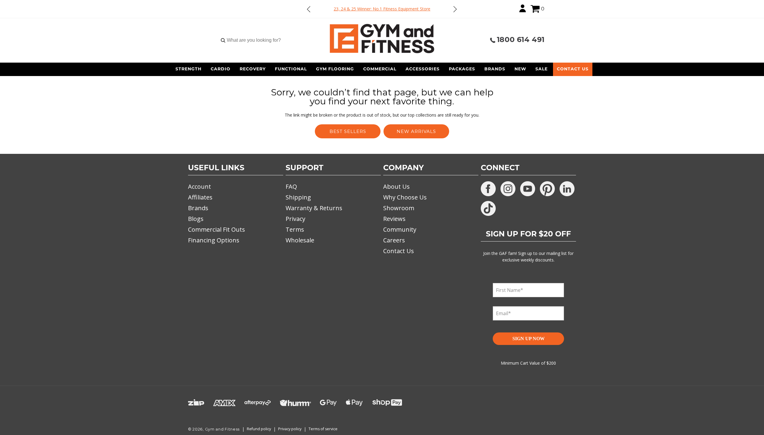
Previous (309, 9)
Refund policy (259, 428)
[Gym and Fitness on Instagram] (507, 188)
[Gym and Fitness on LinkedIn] (567, 188)
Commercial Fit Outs (216, 229)
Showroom (398, 208)
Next (455, 9)
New (520, 69)
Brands (494, 69)
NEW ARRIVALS (416, 131)
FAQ (291, 186)
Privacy (295, 219)
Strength (188, 69)
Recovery (253, 69)
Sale (541, 69)
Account (199, 186)
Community (399, 229)
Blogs (196, 219)
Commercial (379, 69)
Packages (462, 69)
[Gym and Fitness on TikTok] (488, 208)
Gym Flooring (335, 69)
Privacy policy (289, 428)
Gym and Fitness (222, 429)
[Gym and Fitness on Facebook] (488, 188)
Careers (394, 240)
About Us (396, 186)
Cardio (220, 69)
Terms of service (323, 428)
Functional (291, 69)
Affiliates (200, 197)
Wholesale (300, 240)
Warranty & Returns (314, 208)
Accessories (423, 69)
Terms (295, 229)
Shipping (298, 197)
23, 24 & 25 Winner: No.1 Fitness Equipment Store (382, 9)
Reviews (394, 219)
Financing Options (213, 240)
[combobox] (253, 40)
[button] (535, 8)
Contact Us (573, 69)
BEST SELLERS (347, 131)
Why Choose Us (405, 197)
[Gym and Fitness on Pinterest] (547, 188)
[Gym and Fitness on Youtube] (527, 188)
